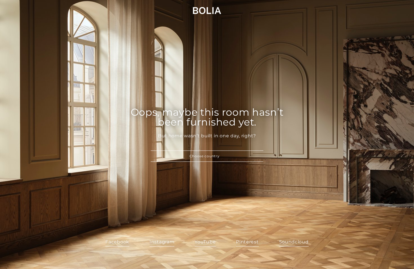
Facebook (117, 242)
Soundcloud (294, 242)
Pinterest (247, 242)
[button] (207, 156)
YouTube (205, 242)
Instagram (162, 242)
